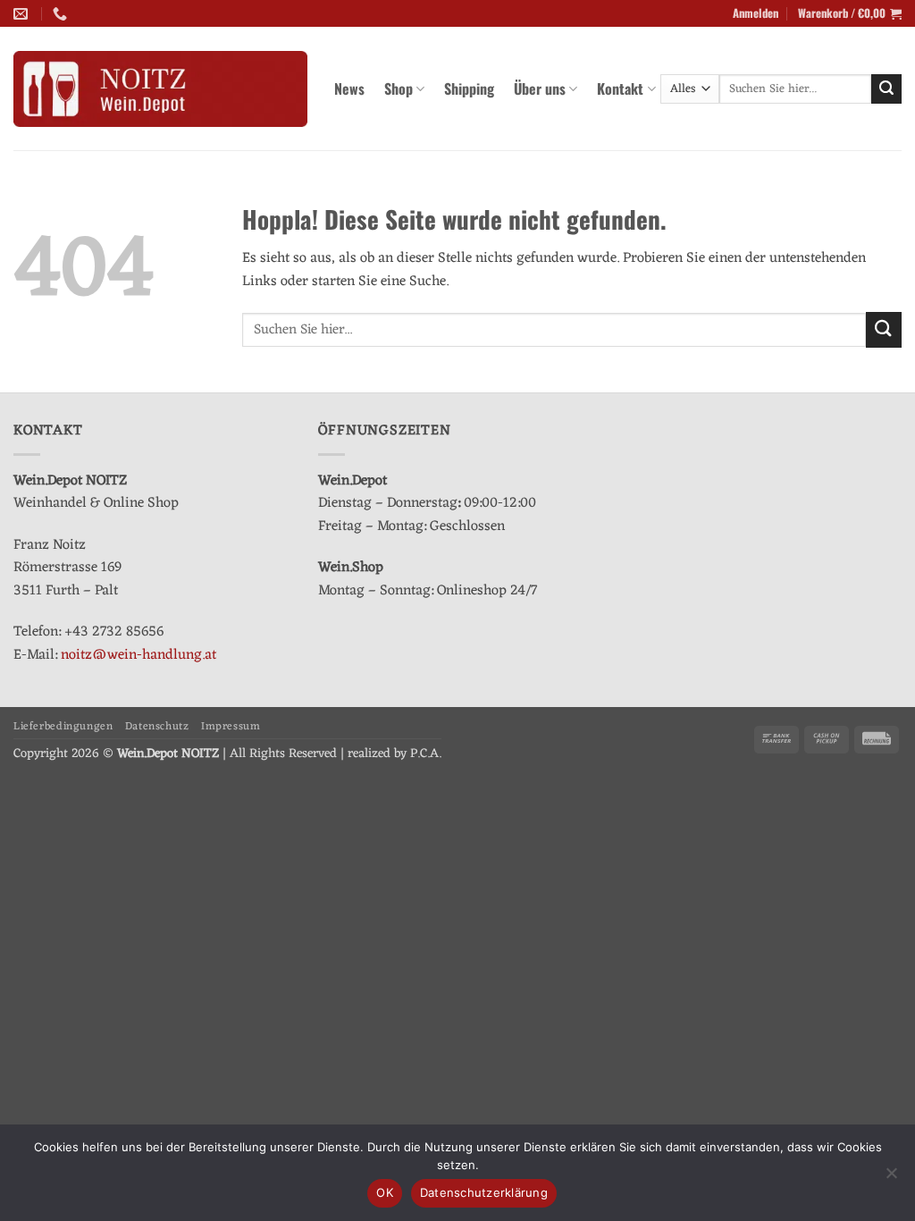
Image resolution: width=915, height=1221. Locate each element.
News (349, 88)
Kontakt (620, 88)
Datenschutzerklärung (484, 1192)
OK (384, 1192)
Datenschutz (157, 727)
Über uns (540, 88)
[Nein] (891, 1178)
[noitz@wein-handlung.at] (22, 14)
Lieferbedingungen (63, 727)
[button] (755, 13)
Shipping (469, 88)
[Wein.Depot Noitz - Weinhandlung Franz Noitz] (160, 89)
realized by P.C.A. (394, 754)
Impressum (231, 727)
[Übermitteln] (886, 89)
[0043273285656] (62, 14)
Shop (398, 88)
